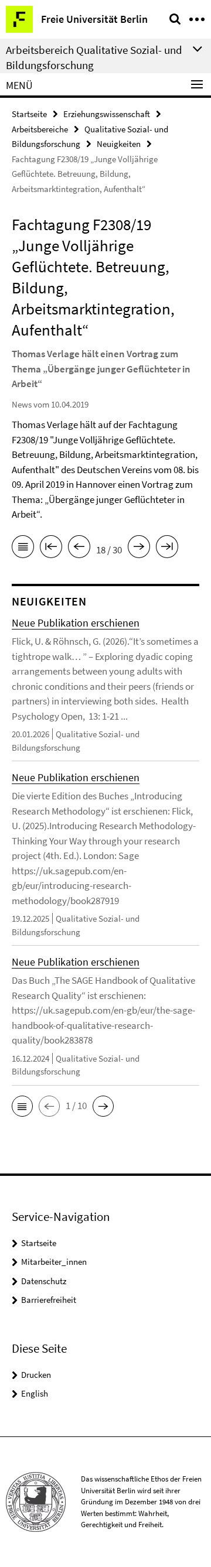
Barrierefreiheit (48, 1299)
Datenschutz (43, 1281)
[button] (22, 1106)
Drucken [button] (36, 1374)
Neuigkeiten (119, 143)
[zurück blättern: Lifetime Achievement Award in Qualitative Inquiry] (79, 548)
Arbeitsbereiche (40, 129)
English (34, 1393)
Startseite (29, 113)
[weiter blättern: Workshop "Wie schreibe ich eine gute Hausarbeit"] (139, 548)
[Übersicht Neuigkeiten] (23, 548)
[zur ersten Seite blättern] (51, 548)
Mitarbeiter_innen (54, 1261)
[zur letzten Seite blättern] (167, 548)
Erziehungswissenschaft (106, 113)
